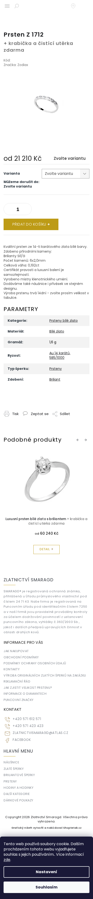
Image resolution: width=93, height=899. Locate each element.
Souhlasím (46, 887)
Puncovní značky (19, 700)
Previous (78, 440)
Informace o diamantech (25, 694)
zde (7, 859)
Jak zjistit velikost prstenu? (28, 688)
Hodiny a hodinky (18, 788)
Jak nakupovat (16, 651)
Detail (45, 549)
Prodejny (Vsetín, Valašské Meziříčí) (76, 6)
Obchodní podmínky (21, 657)
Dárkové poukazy (18, 800)
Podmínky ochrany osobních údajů (35, 663)
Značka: (16, 64)
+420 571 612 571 (27, 719)
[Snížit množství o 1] (27, 210)
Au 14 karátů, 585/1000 (59, 355)
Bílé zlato (56, 331)
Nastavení (46, 872)
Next (86, 440)
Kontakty (12, 669)
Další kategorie (17, 794)
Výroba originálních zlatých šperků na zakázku (45, 675)
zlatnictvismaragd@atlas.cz (40, 733)
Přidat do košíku (29, 224)
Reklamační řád (17, 681)
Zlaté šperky (14, 769)
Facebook (22, 740)
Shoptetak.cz (72, 828)
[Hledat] (16, 6)
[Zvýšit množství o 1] (8, 210)
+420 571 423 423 (28, 726)
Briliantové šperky (19, 775)
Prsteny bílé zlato (63, 320)
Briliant (54, 379)
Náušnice (11, 762)
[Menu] (7, 6)
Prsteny (55, 368)
